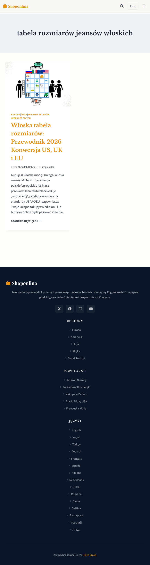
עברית (76, 529)
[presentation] (38, 84)
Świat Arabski (76, 358)
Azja (76, 344)
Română (76, 494)
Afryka (76, 351)
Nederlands (76, 480)
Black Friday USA (76, 401)
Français (76, 459)
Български (76, 515)
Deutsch (76, 451)
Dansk (76, 501)
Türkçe (76, 444)
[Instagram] (80, 309)
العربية (76, 437)
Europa (15, 114)
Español (76, 466)
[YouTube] (91, 309)
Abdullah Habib (26, 167)
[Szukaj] (122, 6)
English (76, 430)
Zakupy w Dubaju (76, 394)
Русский (76, 522)
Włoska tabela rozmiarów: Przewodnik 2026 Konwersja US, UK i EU (36, 142)
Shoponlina (18, 6)
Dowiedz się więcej (26, 221)
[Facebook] (70, 309)
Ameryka (76, 337)
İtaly (24, 114)
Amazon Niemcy (76, 380)
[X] (59, 309)
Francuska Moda (76, 408)
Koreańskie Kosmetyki (76, 387)
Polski (76, 487)
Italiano (76, 473)
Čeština (76, 508)
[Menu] (144, 6)
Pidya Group (89, 555)
